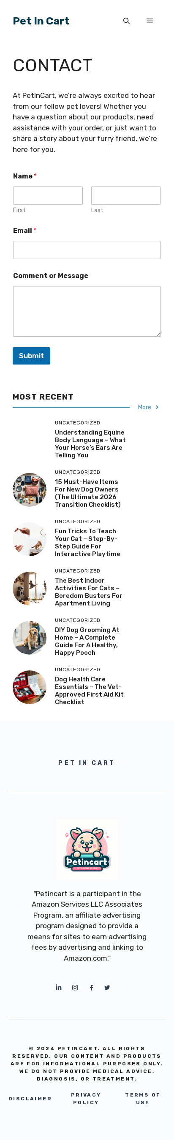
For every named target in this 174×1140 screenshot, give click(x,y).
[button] (126, 21)
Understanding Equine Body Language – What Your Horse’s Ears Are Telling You (90, 444)
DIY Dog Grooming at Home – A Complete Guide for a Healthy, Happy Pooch (87, 641)
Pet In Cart (41, 21)
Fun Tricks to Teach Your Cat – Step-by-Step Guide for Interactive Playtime (87, 542)
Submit (31, 355)
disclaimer (30, 1099)
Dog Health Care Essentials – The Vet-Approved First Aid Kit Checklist (89, 690)
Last (97, 210)
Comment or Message (50, 276)
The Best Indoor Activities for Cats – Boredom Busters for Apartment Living (88, 592)
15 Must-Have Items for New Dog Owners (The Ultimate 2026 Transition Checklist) (88, 493)
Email (24, 231)
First (19, 210)
